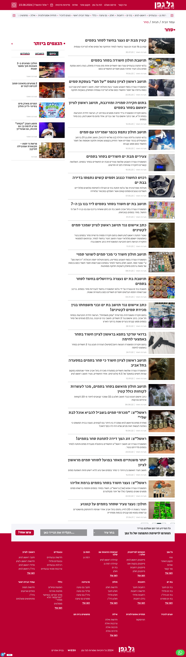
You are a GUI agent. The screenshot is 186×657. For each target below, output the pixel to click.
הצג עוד (169, 573)
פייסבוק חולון (139, 571)
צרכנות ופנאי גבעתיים (51, 568)
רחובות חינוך (139, 587)
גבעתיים (153, 15)
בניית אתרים (57, 650)
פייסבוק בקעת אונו (136, 563)
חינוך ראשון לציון (27, 557)
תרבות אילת (112, 627)
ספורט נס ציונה (82, 598)
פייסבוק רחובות (137, 567)
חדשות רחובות (138, 591)
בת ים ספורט (166, 598)
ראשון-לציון (140, 15)
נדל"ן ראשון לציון (27, 568)
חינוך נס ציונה (83, 587)
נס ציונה (103, 15)
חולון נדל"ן (113, 598)
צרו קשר (122, 4)
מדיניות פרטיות (62, 4)
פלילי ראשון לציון (27, 564)
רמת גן (162, 15)
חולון (112, 15)
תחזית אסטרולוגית (47, 15)
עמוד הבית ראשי (81, 15)
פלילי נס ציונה (83, 591)
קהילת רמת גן (111, 563)
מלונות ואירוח (55, 591)
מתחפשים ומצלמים (25, 598)
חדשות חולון (112, 587)
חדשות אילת (111, 619)
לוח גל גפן (97, 4)
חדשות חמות (28, 587)
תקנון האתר (167, 561)
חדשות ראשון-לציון (25, 561)
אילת (33, 15)
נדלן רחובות (139, 598)
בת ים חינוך (167, 587)
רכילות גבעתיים (54, 564)
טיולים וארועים (28, 591)
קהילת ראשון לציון (109, 559)
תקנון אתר (85, 4)
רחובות (120, 15)
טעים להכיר (65, 15)
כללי (94, 15)
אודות (75, 4)
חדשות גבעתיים (54, 557)
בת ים (129, 15)
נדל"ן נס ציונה (83, 594)
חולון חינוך (113, 591)
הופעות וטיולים (55, 587)
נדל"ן (32, 594)
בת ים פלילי (167, 591)
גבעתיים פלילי (55, 561)
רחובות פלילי (139, 594)
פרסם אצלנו (110, 4)
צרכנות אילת (111, 623)
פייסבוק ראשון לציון (136, 559)
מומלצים (58, 603)
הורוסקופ (140, 619)
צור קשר (168, 568)
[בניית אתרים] (72, 650)
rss (171, 557)
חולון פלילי (113, 594)
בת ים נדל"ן (167, 594)
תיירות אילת (112, 631)
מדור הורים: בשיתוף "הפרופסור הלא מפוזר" (52, 597)
